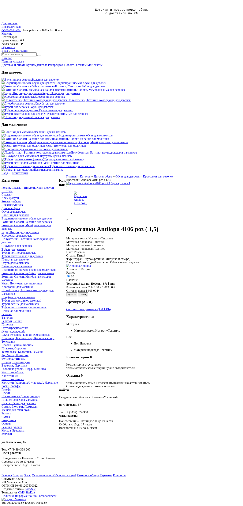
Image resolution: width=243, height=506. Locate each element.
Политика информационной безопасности (29, 495)
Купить (72, 294)
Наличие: (72, 279)
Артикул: (72, 269)
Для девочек (9, 23)
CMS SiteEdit (26, 492)
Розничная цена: (77, 287)
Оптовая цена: (75, 290)
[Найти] (38, 55)
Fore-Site (30, 489)
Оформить (8, 47)
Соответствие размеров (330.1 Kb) (88, 309)
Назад (83, 294)
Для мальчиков (11, 26)
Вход (5, 50)
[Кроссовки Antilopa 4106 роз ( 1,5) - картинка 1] (98, 183)
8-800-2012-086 (11, 30)
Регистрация (20, 50)
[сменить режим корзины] (13, 33)
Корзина (7, 33)
